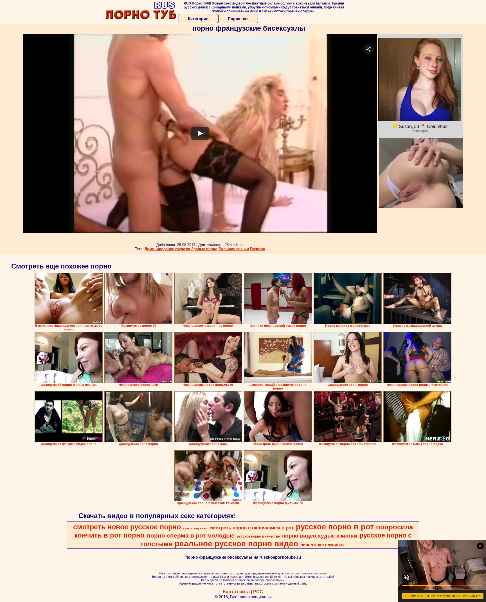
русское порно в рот (335, 527)
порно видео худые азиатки (319, 536)
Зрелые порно (204, 249)
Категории (198, 18)
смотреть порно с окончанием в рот (252, 528)
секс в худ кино (195, 528)
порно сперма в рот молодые (191, 535)
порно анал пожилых (322, 545)
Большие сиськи (234, 249)
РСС (258, 591)
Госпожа (257, 249)
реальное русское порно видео (236, 543)
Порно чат (238, 18)
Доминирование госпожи (167, 249)
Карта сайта (236, 591)
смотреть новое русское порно (127, 527)
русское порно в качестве (258, 536)
